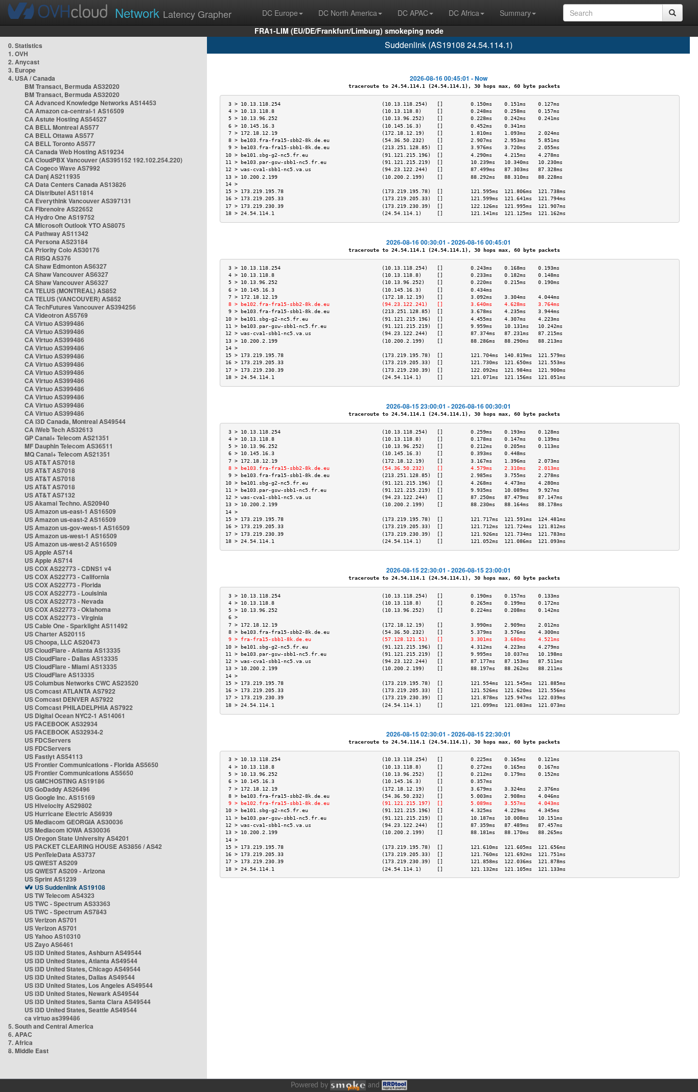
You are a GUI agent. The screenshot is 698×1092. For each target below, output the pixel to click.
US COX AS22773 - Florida (63, 584)
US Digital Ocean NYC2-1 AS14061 (75, 715)
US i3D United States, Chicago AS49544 (83, 969)
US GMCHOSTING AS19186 (65, 781)
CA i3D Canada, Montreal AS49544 (75, 421)
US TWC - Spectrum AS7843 (66, 911)
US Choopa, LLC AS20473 (62, 642)
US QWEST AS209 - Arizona (65, 870)
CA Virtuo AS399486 (54, 323)
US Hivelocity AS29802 (58, 805)
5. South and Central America (51, 1026)
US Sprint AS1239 (51, 879)
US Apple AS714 (49, 552)
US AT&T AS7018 (50, 462)
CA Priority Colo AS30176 (62, 249)
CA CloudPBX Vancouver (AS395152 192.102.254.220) (103, 159)
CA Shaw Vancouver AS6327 (66, 274)
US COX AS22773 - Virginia (64, 617)
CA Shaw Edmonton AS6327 (66, 266)
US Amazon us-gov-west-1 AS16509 (77, 527)
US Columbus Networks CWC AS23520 (81, 682)
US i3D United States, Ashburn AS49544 (83, 952)
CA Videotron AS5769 (56, 315)
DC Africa (464, 13)
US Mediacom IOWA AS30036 (67, 830)
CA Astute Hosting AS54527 (66, 119)
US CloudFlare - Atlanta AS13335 (73, 650)
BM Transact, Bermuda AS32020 (72, 86)
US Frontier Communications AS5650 (79, 772)
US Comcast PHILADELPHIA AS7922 (79, 707)
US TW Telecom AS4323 (60, 895)
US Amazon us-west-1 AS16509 (71, 535)
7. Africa (20, 1042)
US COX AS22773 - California (67, 576)
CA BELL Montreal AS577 (62, 127)
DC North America (347, 13)
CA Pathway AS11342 (56, 233)
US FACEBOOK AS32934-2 (64, 732)
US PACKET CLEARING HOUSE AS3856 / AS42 (93, 846)
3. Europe (22, 70)
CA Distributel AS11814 (59, 192)
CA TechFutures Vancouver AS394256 (80, 307)
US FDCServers (48, 740)
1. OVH (18, 53)
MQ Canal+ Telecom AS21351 (67, 454)
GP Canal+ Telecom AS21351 (67, 437)
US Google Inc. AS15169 (60, 797)
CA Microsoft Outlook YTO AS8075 (75, 225)
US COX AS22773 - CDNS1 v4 (68, 568)
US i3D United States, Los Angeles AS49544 (89, 985)
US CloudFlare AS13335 (60, 674)
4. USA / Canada (31, 78)
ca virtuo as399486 (52, 1018)
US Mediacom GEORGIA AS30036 (74, 821)
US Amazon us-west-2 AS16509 (71, 544)
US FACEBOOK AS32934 (61, 723)
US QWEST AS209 (51, 862)
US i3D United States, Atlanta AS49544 (81, 960)
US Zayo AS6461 (49, 944)
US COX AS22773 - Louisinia (66, 593)
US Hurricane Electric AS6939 (68, 813)
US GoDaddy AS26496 (57, 789)
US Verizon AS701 (51, 919)
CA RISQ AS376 (48, 258)
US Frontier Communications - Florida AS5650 (91, 764)
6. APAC (20, 1034)
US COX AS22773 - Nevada (64, 601)
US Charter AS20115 (55, 633)
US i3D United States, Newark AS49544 (82, 993)
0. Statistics (25, 45)
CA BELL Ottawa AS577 (59, 135)
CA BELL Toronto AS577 (60, 143)
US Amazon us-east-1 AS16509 (70, 511)
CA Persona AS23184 (56, 241)
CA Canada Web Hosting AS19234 (74, 151)
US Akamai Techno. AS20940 (67, 503)
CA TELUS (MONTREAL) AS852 (71, 290)
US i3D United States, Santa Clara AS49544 (88, 1001)
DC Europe (280, 13)
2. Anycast (23, 61)
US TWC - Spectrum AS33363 (67, 903)
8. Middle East (28, 1050)
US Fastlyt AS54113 (54, 756)
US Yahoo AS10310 (53, 936)
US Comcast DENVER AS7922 (69, 699)
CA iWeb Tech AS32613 (59, 429)
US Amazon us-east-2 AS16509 (70, 519)
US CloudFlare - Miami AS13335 (71, 666)
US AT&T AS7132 (50, 495)
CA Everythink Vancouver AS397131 (78, 200)
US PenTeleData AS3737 (60, 854)
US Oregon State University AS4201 (77, 838)
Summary (515, 13)
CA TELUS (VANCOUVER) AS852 (73, 298)
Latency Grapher (173, 12)
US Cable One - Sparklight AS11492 (76, 625)
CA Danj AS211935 (52, 176)
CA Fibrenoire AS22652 (59, 208)
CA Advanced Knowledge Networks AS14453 (90, 102)
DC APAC (413, 13)
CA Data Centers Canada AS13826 (75, 184)
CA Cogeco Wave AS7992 (62, 168)
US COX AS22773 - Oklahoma (68, 609)
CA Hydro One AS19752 (60, 217)
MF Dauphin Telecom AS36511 (69, 445)
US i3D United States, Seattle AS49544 (81, 1009)
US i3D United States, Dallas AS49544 (80, 977)
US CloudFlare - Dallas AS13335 (71, 658)
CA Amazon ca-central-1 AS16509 (74, 110)
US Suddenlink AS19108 (70, 887)
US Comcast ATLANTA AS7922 (70, 691)
